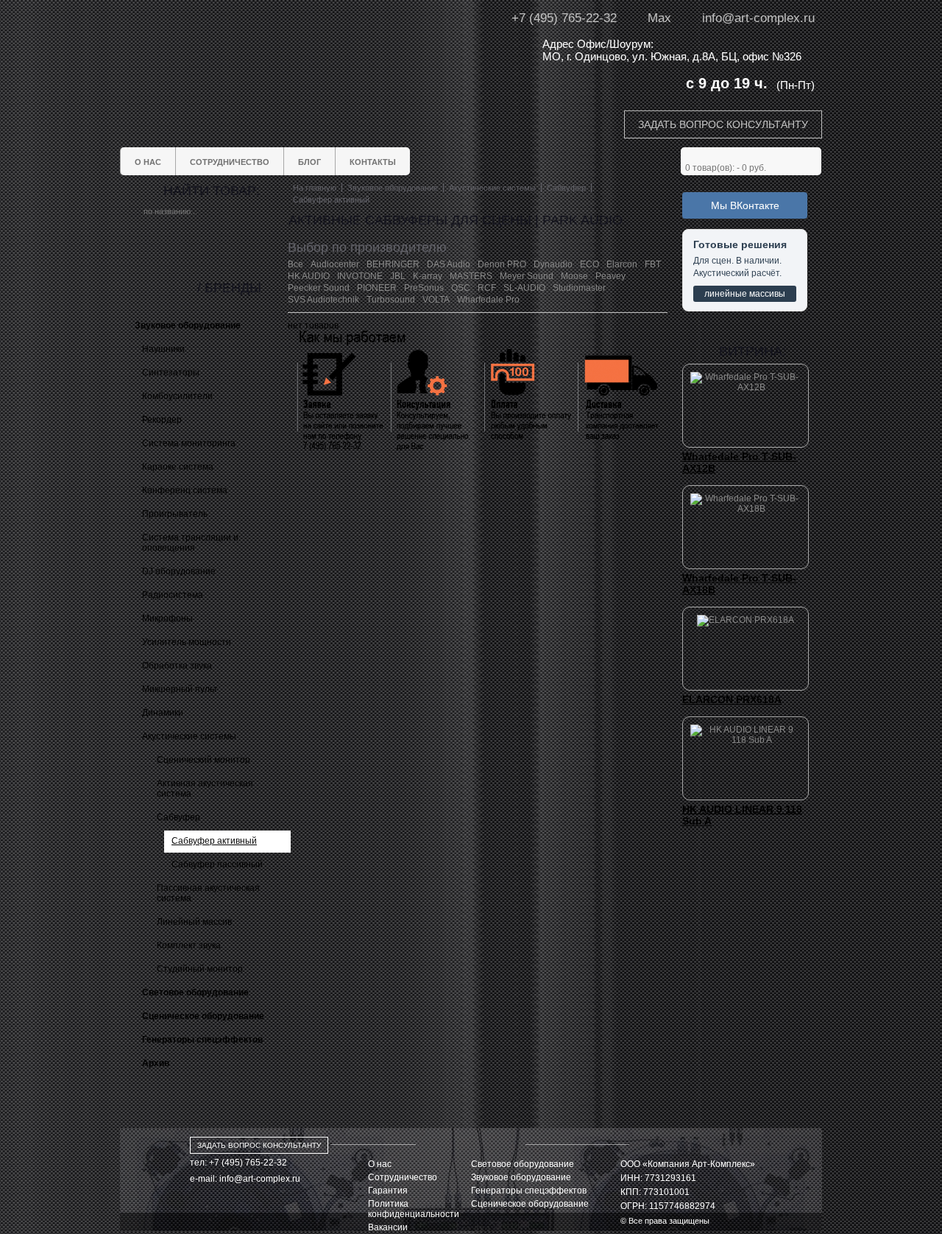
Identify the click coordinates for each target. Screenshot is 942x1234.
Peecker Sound (319, 288)
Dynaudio (553, 264)
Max (659, 18)
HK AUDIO (309, 276)
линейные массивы (744, 294)
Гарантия (388, 1190)
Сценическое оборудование (530, 1204)
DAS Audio (448, 264)
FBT (653, 264)
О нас (380, 1164)
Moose (574, 276)
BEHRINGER (392, 264)
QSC (460, 288)
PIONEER (377, 288)
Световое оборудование (522, 1164)
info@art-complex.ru (758, 18)
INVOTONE (360, 276)
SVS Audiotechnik (323, 300)
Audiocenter (335, 264)
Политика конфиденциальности (413, 1209)
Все (295, 264)
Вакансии (388, 1227)
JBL (398, 276)
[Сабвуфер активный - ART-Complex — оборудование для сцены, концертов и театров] (257, 49)
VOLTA (436, 300)
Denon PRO (502, 264)
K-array (427, 276)
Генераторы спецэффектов (529, 1190)
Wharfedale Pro (488, 300)
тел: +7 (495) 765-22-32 (238, 1162)
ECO (589, 264)
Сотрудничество (402, 1177)
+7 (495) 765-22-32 (564, 18)
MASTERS (471, 276)
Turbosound (390, 300)
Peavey (610, 276)
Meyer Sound (526, 276)
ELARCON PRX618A (732, 699)
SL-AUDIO (524, 288)
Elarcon (621, 264)
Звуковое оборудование (521, 1177)
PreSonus (424, 288)
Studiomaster (579, 288)
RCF (487, 288)
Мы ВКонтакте (745, 205)
